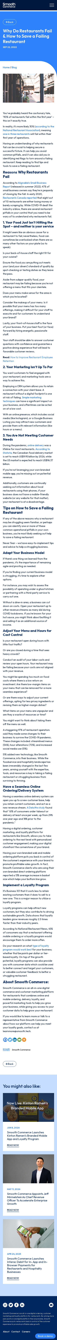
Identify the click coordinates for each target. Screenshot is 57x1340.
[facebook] (16, 1305)
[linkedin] (22, 1305)
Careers (26, 1331)
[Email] (19, 1040)
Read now (13, 1145)
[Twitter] (10, 1040)
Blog (14, 67)
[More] (24, 1040)
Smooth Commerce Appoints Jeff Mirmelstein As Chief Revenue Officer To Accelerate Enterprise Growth (28, 1198)
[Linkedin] (15, 1040)
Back (10, 22)
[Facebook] (5, 1040)
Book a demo (45, 1336)
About (6, 1331)
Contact (15, 1331)
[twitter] (11, 1305)
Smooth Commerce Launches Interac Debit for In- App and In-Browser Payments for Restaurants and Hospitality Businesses (27, 1265)
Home (6, 67)
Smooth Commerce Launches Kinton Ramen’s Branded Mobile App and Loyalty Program (27, 1136)
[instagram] (5, 1305)
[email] (51, 1305)
